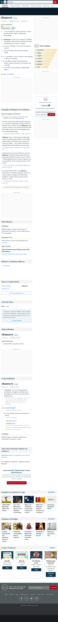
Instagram (37, 598)
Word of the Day (45, 102)
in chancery (5, 266)
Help (6, 594)
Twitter (26, 598)
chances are (5, 289)
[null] (49, 105)
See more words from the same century (14, 254)
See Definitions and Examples (45, 108)
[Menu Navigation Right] (56, 5)
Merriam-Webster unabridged (17, 482)
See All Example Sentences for (16, 187)
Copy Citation (17, 321)
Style (3, 306)
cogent (44, 105)
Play (7, 568)
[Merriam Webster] (45, 99)
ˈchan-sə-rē (13, 387)
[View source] (29, 134)
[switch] (8, 28)
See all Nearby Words (16, 293)
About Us (11, 594)
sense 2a (4, 242)
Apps (17, 594)
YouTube (31, 598)
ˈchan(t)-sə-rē (13, 21)
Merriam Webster (5, 587)
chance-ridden (6, 286)
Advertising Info (24, 594)
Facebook (21, 598)
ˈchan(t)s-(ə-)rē (14, 338)
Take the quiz (51, 574)
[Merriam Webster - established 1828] (5, 2)
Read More (21, 118)
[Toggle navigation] (1, 2)
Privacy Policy (41, 594)
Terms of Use (49, 594)
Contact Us (33, 594)
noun (15, 18)
